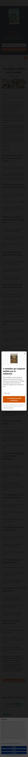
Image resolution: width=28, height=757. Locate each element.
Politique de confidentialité (8, 407)
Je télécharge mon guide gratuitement (14, 399)
